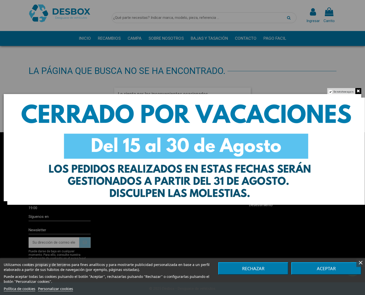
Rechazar (253, 268)
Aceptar (326, 268)
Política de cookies (19, 288)
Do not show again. (343, 91)
